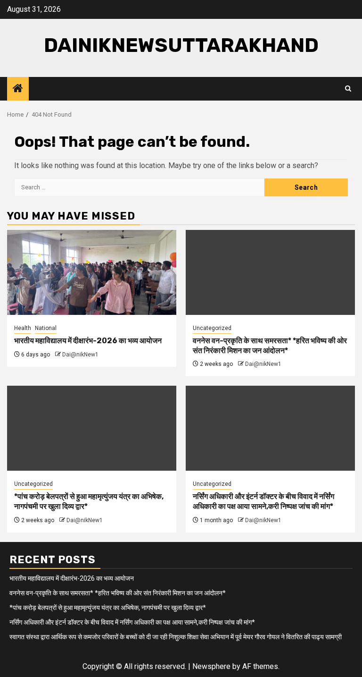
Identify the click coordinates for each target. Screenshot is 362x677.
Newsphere (211, 666)
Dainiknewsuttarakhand (181, 45)
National (46, 328)
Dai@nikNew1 (80, 354)
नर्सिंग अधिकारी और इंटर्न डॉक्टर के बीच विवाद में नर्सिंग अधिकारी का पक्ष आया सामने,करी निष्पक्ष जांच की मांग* (263, 501)
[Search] (348, 89)
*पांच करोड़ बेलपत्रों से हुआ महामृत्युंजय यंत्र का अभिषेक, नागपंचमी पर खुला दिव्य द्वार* (107, 607)
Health (22, 328)
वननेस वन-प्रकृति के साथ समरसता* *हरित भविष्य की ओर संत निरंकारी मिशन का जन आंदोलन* (270, 345)
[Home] (18, 89)
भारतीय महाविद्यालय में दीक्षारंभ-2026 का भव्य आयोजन (88, 340)
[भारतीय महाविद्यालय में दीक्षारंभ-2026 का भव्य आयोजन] (91, 272)
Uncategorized (212, 328)
